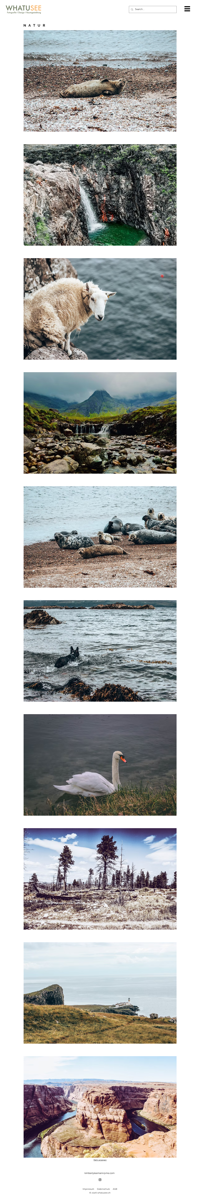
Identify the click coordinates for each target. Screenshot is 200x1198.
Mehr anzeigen (100, 1160)
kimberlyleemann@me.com (100, 1173)
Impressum (88, 1189)
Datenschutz (103, 1189)
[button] (187, 8)
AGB (115, 1189)
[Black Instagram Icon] (100, 1179)
